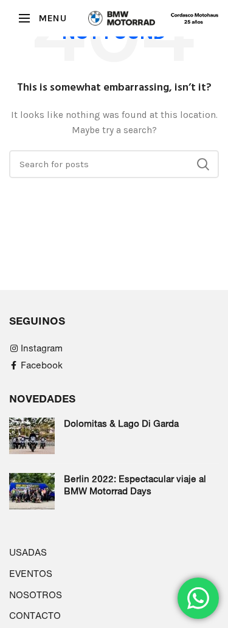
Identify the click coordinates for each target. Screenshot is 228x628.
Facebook (42, 365)
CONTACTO (35, 615)
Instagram (42, 348)
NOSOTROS (35, 595)
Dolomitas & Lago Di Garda (121, 423)
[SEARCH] (202, 164)
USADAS (28, 552)
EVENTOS (30, 573)
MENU (52, 18)
